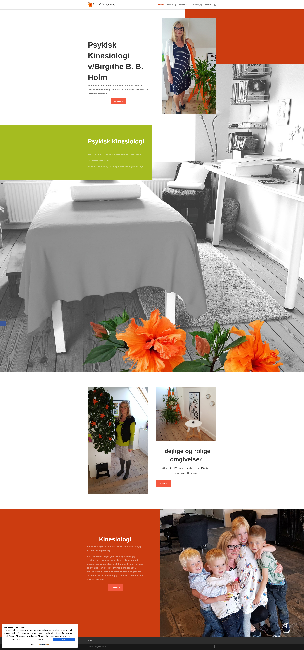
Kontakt (208, 5)
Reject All (40, 640)
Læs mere (118, 101)
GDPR (90, 640)
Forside (161, 5)
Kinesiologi (171, 5)
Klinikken (183, 5)
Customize (16, 640)
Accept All (64, 640)
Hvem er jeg (197, 5)
